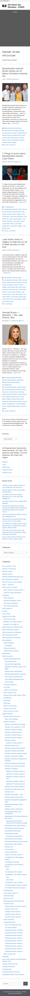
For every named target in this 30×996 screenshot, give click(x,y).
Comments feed (7, 470)
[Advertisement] (15, 30)
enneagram (8, 645)
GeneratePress (18, 993)
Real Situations (7, 640)
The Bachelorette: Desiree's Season (16, 885)
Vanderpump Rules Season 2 (14, 938)
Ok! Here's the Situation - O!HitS (16, 6)
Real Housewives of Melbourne (12, 632)
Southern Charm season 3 (13, 911)
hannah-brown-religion (9, 142)
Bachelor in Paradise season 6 (15, 784)
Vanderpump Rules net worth (14, 933)
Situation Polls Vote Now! (10, 964)
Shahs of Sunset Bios (10, 706)
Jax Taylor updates (11, 927)
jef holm (4, 611)
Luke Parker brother (15, 219)
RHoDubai (5, 956)
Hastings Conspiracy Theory (12, 600)
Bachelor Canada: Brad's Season (15, 748)
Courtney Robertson (11, 852)
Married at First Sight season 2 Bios (15, 695)
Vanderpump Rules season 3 (14, 940)
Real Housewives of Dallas (10, 629)
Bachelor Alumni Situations (12, 716)
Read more (15, 123)
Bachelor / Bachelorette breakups (15, 724)
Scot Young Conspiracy (11, 603)
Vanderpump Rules (9, 922)
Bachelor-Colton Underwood (14, 809)
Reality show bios (7, 656)
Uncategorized (8, 207)
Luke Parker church (19, 221)
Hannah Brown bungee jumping (14, 130)
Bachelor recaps (7, 571)
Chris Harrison (9, 849)
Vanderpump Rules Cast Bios (14, 930)
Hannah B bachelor (10, 387)
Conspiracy (5, 595)
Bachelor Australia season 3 (13, 735)
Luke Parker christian (14, 292)
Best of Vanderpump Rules (13, 925)
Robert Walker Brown (13, 406)
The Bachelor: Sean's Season (14, 882)
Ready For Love (8, 898)
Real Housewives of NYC (10, 635)
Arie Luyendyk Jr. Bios (9, 566)
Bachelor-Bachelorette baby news (12, 576)
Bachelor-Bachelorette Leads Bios (12, 380)
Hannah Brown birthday (16, 392)
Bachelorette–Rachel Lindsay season (16, 841)
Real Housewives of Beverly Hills (12, 627)
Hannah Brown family (12, 396)
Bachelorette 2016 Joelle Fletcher (15, 825)
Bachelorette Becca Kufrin (13, 831)
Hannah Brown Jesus (18, 135)
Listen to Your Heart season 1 (14, 854)
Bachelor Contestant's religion (14, 756)
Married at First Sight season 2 (13, 621)
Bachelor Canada (10, 740)
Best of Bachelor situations (10, 579)
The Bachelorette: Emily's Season (15, 888)
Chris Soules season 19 (11, 893)
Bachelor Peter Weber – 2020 (14, 794)
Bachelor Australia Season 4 (13, 737)
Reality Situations (7, 714)
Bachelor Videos (7, 574)
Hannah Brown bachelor (12, 389)
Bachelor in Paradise (11, 768)
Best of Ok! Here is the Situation (12, 582)
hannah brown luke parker (10, 138)
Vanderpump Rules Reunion (13, 935)
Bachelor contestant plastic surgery (16, 753)
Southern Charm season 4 (13, 914)
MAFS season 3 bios (10, 692)
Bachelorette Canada (11, 833)
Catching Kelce (8, 890)
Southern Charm (9, 903)
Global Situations (9, 643)
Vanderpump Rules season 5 (14, 946)
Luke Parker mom (7, 299)
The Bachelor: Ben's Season (13, 872)
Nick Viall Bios (9, 682)
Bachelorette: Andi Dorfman (13, 844)
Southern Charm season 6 (13, 917)
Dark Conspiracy (9, 598)
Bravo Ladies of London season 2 (14, 590)
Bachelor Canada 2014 (12, 745)
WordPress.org (6, 472)
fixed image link (7, 608)
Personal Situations (10, 648)
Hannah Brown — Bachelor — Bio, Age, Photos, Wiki (12, 315)
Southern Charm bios (11, 909)
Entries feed (6, 467)
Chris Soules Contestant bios (14, 676)
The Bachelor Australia (12, 862)
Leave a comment (9, 145)
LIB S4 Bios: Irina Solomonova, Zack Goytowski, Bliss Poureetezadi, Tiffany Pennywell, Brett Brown (14, 532)
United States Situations (11, 651)
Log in (4, 464)
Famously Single (9, 895)
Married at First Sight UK (11, 624)
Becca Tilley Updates (11, 719)
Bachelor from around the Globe (15, 766)
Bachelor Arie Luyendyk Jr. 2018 (15, 727)
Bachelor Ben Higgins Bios (13, 664)
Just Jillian (7, 687)
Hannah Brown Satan (17, 140)
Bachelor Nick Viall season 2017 (15, 789)
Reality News (6, 653)
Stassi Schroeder (9, 919)
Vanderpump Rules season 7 (14, 948)
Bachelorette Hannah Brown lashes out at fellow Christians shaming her (14, 72)
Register (4, 462)
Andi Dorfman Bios (11, 661)
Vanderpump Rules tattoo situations (13, 974)
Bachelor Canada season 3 (14, 743)
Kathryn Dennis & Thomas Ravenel (15, 906)
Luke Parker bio (13, 289)
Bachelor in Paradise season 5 (15, 781)
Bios (7, 869)
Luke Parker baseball (16, 216)
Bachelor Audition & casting (13, 729)
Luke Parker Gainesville (18, 297)
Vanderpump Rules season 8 (14, 951)
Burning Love (9, 847)
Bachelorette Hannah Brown (13, 128)
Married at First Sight (8, 616)
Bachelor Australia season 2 (13, 732)
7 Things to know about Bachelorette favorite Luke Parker (13, 156)
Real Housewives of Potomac (11, 637)
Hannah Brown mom (15, 401)
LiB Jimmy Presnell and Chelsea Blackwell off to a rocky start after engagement (12, 496)
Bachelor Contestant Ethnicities (14, 751)
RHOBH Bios (7, 698)
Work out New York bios (11, 711)
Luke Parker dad (17, 294)
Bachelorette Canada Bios (14, 836)
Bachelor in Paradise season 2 (15, 771)
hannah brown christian (9, 133)
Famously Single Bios (10, 684)
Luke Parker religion (16, 226)
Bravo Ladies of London (9, 587)
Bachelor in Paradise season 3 (15, 774)
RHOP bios (7, 703)
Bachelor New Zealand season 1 (15, 786)
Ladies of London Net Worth (12, 592)
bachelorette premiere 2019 (13, 209)
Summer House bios (10, 708)
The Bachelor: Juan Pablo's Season (16, 874)
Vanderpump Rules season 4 (14, 943)
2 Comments (8, 304)
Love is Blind (6, 614)
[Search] (25, 983)
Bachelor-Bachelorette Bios (12, 377)
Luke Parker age (13, 287)
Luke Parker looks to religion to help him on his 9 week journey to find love (14, 243)
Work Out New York (10, 954)
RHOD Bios (7, 700)
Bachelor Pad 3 (9, 792)
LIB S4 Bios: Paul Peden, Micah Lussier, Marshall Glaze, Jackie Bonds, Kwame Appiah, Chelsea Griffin (14, 525)
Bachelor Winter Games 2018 (14, 797)
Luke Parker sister (7, 301)
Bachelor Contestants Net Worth (15, 763)
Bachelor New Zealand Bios (13, 671)
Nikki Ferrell (9, 880)
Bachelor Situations (10, 721)
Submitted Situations (8, 966)
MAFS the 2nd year (10, 619)
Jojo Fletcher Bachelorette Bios (14, 679)
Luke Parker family (8, 223)
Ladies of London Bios (10, 690)
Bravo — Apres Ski (8, 584)
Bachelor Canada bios (9, 569)
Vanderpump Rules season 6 (11, 972)
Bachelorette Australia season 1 (14, 828)
